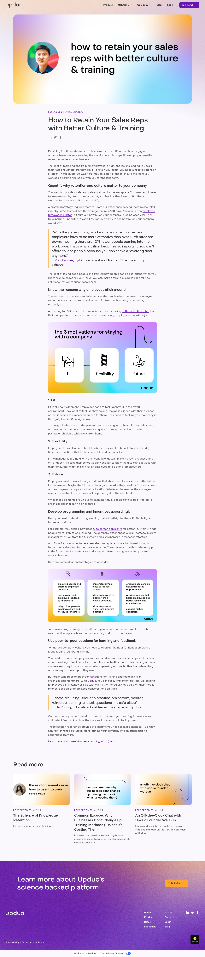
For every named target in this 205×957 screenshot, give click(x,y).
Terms (25, 942)
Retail (147, 922)
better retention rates (135, 311)
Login (170, 5)
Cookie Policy (37, 942)
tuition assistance (77, 551)
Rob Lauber (63, 260)
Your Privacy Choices (111, 953)
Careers (169, 917)
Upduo (92, 680)
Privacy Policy (12, 942)
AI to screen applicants (107, 528)
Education (150, 926)
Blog (159, 5)
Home (147, 912)
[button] (125, 5)
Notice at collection (85, 953)
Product (108, 5)
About (168, 912)
